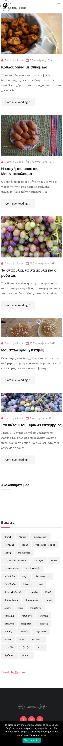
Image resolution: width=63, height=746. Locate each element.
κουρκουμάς (32, 599)
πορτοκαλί (41, 631)
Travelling (9, 544)
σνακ (21, 639)
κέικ (41, 584)
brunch (8, 536)
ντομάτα (9, 623)
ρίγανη (8, 639)
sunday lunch (40, 536)
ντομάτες (26, 623)
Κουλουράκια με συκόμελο (24, 67)
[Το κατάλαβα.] (58, 733)
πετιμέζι (8, 631)
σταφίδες (9, 647)
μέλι (20, 607)
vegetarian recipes (45, 544)
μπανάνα (9, 615)
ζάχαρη (27, 584)
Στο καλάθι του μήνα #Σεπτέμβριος (31, 424)
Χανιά (54, 560)
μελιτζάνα (35, 607)
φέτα (40, 647)
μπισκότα (27, 615)
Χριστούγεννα (12, 568)
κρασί (49, 599)
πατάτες (43, 623)
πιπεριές (24, 631)
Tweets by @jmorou (13, 672)
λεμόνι (8, 607)
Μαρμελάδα (24, 552)
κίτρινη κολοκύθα (14, 592)
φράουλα (9, 655)
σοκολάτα (37, 639)
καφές (48, 592)
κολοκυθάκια (11, 599)
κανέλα (34, 592)
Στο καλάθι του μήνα (15, 560)
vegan (25, 544)
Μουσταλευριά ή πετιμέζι (22, 350)
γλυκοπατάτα (42, 576)
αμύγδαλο (10, 576)
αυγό (24, 576)
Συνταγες (38, 560)
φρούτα (26, 655)
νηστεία (44, 615)
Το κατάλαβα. (31, 740)
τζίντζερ (26, 647)
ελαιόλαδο (10, 584)
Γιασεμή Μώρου (14, 60)
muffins (22, 536)
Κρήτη (8, 552)
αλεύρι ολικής (33, 568)
